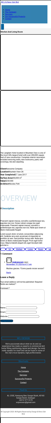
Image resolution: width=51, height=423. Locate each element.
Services (23, 375)
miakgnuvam (18, 262)
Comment (5, 288)
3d (10, 249)
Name (2, 308)
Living (30, 249)
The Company (23, 371)
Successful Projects (23, 379)
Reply (8, 272)
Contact (23, 382)
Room (40, 249)
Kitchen (19, 249)
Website (3, 316)
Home (23, 367)
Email (2, 312)
